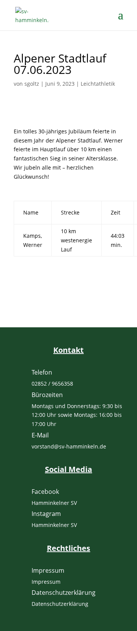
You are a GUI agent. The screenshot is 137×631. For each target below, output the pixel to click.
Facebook (45, 491)
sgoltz (31, 83)
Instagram (46, 513)
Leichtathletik (98, 83)
